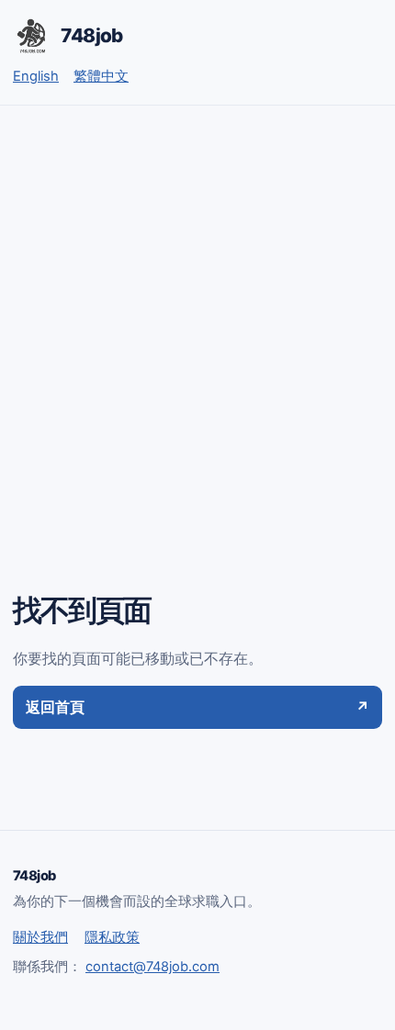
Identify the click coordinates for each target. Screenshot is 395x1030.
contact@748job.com (152, 966)
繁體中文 (101, 76)
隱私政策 (112, 937)
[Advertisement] (197, 312)
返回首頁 (197, 707)
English (36, 76)
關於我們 (40, 937)
